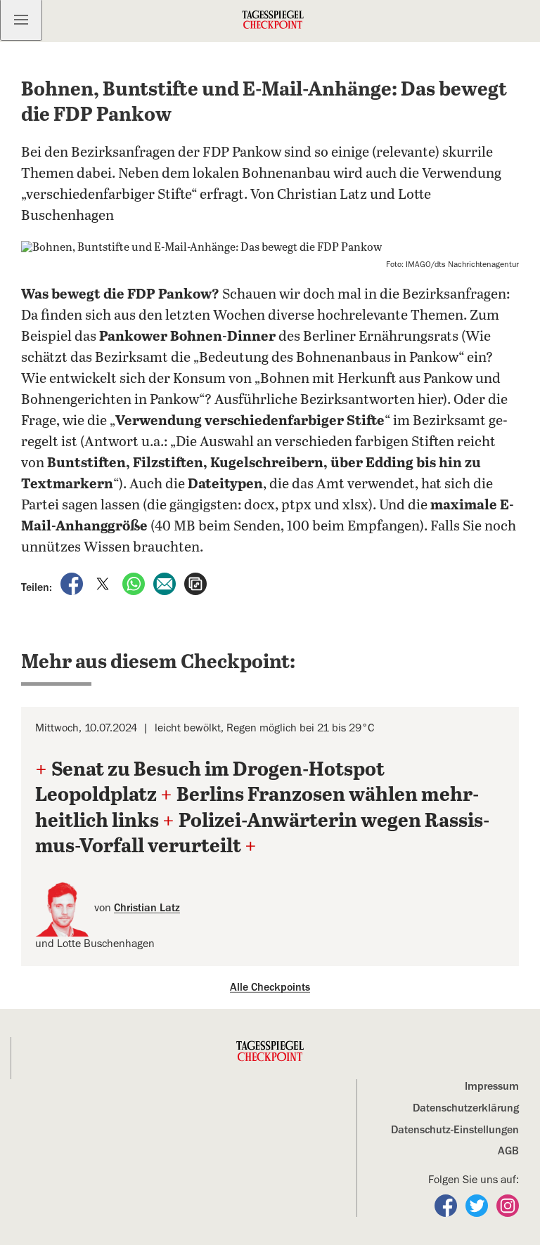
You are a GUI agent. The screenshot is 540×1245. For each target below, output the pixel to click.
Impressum (492, 1086)
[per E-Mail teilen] (166, 582)
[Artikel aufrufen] (195, 582)
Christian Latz (147, 907)
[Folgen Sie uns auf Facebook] (447, 1205)
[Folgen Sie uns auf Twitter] (478, 1205)
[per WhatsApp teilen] (135, 582)
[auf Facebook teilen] (73, 582)
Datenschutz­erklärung (466, 1108)
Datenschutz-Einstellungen (455, 1129)
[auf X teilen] (104, 582)
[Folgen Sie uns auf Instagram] (507, 1205)
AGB (508, 1150)
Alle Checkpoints (270, 987)
